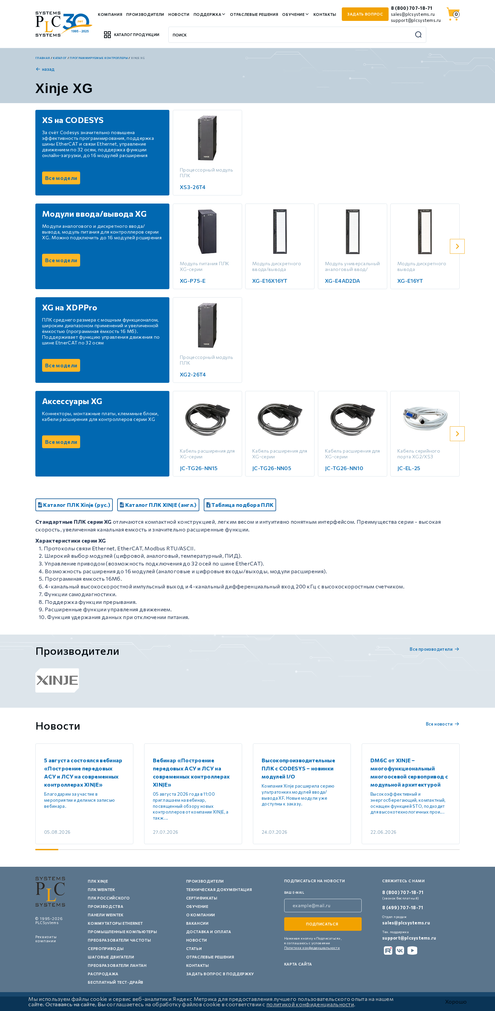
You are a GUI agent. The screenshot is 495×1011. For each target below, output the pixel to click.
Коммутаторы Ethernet (115, 923)
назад (48, 69)
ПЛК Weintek (101, 889)
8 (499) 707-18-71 (402, 907)
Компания (110, 14)
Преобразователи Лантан (117, 965)
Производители (145, 14)
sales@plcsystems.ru (413, 14)
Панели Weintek (105, 915)
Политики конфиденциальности (312, 948)
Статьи (194, 948)
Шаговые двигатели (111, 957)
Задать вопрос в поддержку (220, 974)
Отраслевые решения (254, 14)
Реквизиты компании (46, 939)
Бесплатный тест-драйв (115, 982)
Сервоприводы (106, 948)
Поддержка (208, 14)
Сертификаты (202, 898)
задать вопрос (365, 14)
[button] (457, 246)
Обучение (293, 14)
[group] (57, 680)
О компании (201, 915)
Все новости (439, 724)
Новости (179, 14)
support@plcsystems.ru (416, 20)
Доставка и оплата (208, 931)
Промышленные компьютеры (122, 931)
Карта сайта (298, 964)
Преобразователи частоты (119, 940)
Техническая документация (219, 889)
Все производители (431, 649)
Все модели (61, 178)
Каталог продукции (136, 34)
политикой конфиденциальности (310, 1004)
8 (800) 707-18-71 (411, 8)
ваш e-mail (294, 892)
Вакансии (197, 923)
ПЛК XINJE (98, 881)
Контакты (325, 14)
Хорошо (456, 1002)
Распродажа (103, 974)
